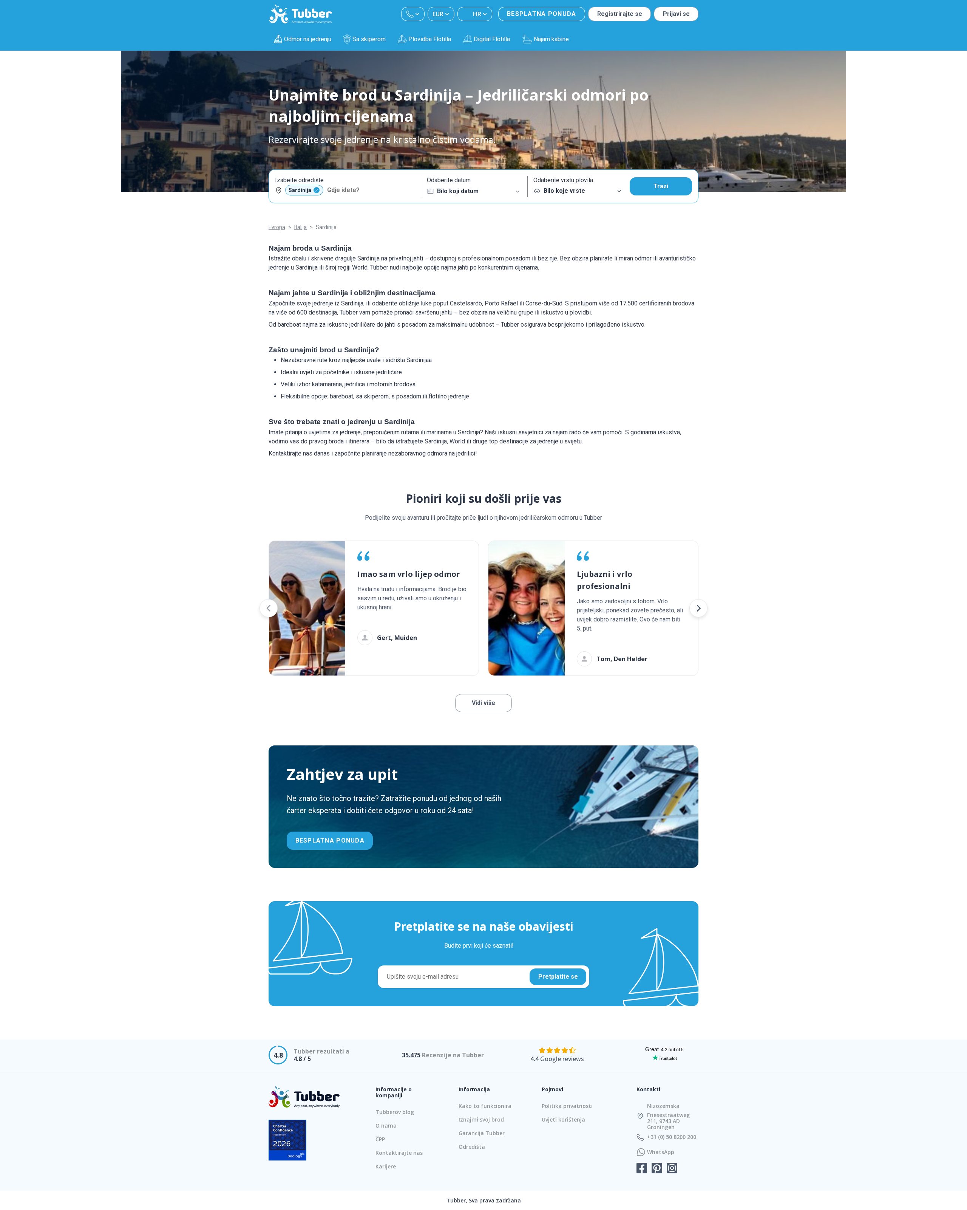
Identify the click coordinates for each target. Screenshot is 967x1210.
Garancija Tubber (482, 1133)
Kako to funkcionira (485, 1105)
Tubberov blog (394, 1111)
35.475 (411, 1055)
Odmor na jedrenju (307, 39)
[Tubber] (301, 14)
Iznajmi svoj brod (481, 1119)
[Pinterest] (657, 1169)
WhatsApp (660, 1152)
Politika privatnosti (567, 1105)
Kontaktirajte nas (399, 1152)
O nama (386, 1125)
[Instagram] (672, 1169)
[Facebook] (641, 1169)
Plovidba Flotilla (429, 39)
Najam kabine (551, 39)
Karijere (385, 1166)
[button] (269, 608)
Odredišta (472, 1146)
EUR (438, 14)
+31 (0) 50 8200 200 (671, 1137)
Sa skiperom (369, 39)
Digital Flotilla (492, 39)
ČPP (380, 1139)
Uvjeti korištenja (563, 1119)
